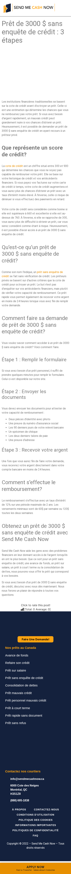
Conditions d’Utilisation (35, 814)
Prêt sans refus (15, 723)
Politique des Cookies (36, 820)
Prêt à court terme (17, 708)
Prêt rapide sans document (23, 715)
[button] (65, 8)
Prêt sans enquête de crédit (24, 678)
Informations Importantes (35, 825)
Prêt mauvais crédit (18, 693)
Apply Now (35, 868)
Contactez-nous (46, 809)
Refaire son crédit (17, 663)
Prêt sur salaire (15, 670)
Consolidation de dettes (21, 685)
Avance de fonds (16, 655)
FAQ (35, 835)
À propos (19, 809)
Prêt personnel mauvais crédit (25, 700)
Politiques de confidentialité (35, 830)
